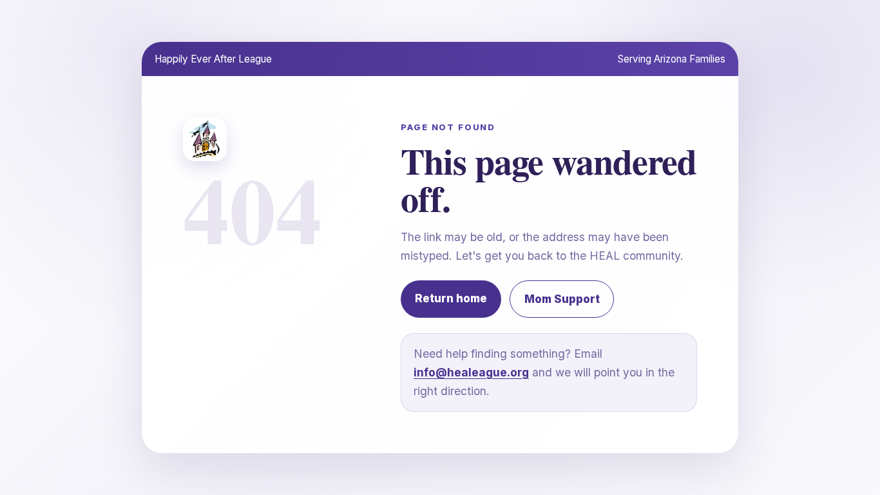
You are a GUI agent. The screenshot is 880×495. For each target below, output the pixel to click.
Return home (451, 298)
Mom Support (562, 299)
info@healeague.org (471, 372)
